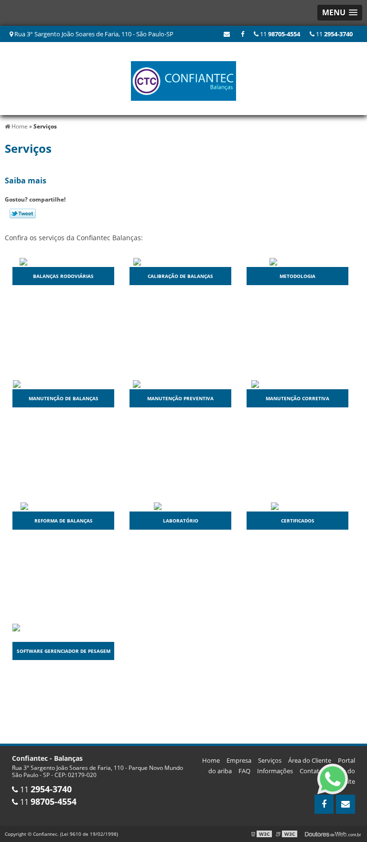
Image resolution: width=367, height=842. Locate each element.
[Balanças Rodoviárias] (63, 261)
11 (333, 34)
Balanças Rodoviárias (63, 276)
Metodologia (297, 276)
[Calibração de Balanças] (180, 261)
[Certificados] (297, 506)
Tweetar (23, 213)
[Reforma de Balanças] (63, 506)
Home (211, 760)
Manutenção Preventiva (180, 398)
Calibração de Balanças (180, 276)
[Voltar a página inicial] (183, 78)
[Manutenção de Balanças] (63, 383)
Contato (311, 771)
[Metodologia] (298, 261)
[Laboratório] (180, 506)
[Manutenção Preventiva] (180, 383)
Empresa (239, 760)
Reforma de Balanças (63, 520)
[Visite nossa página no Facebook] (242, 34)
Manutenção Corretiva (297, 398)
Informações (275, 771)
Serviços (269, 760)
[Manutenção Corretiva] (297, 383)
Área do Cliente (309, 760)
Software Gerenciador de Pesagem (63, 651)
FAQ (244, 771)
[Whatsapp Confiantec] (332, 779)
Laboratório (180, 520)
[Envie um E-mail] (227, 34)
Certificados (297, 520)
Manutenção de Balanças (63, 398)
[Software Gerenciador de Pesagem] (63, 632)
